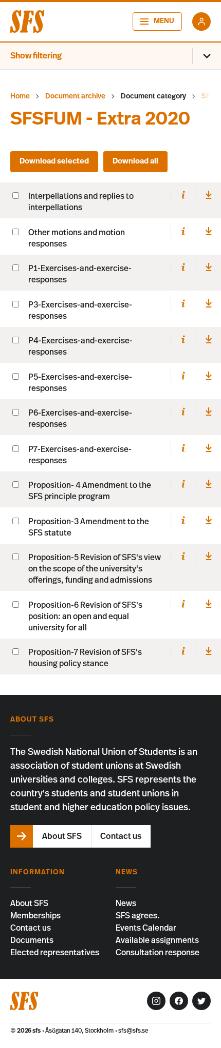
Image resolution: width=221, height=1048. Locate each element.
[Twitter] (201, 1001)
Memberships (35, 916)
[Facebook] (179, 1001)
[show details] (183, 195)
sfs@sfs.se (133, 1031)
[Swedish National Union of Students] (27, 21)
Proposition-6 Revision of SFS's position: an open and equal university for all (85, 616)
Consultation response (157, 953)
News (126, 903)
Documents (31, 940)
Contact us (30, 928)
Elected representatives (54, 953)
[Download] (208, 195)
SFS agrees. (138, 916)
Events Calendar (146, 928)
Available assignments (157, 940)
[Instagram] (156, 1001)
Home (20, 96)
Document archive (75, 96)
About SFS (29, 903)
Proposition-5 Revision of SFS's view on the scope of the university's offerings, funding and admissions (94, 568)
